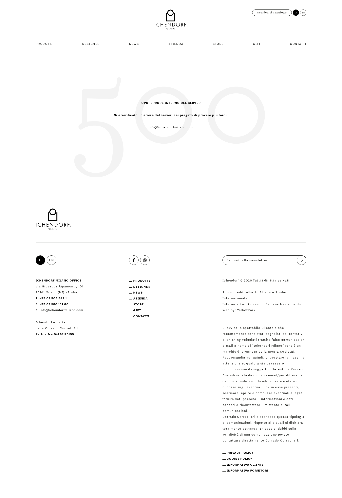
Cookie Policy (239, 458)
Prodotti (44, 44)
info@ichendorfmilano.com (171, 127)
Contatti (298, 44)
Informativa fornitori (247, 470)
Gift (257, 44)
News (134, 44)
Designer (91, 44)
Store (218, 44)
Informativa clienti (245, 464)
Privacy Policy (240, 453)
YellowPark (246, 310)
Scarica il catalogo (272, 12)
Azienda (175, 44)
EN (303, 12)
